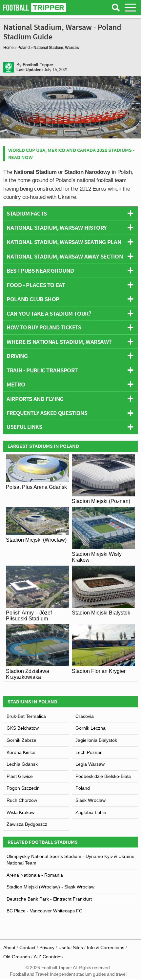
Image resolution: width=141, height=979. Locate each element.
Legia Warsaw (90, 764)
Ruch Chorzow (22, 800)
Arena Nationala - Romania (35, 875)
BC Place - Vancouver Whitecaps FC (44, 910)
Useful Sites (70, 947)
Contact (27, 947)
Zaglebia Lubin (90, 812)
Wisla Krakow (20, 812)
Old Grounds (16, 956)
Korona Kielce (21, 752)
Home (8, 47)
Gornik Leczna (90, 728)
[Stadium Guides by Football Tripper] (34, 7)
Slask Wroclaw (90, 800)
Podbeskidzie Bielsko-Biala (103, 776)
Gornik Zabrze (21, 740)
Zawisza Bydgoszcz (27, 824)
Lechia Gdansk (22, 764)
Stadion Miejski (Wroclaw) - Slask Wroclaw (50, 886)
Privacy (46, 947)
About (9, 947)
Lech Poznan (89, 752)
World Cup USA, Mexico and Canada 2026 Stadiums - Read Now (71, 153)
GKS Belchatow (23, 728)
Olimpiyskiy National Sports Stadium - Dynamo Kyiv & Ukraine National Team (70, 859)
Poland (23, 47)
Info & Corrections (105, 947)
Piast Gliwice (20, 776)
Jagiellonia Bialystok (96, 740)
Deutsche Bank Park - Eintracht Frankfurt (49, 899)
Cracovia (84, 716)
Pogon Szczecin (23, 788)
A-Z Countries (48, 956)
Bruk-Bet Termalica (26, 716)
